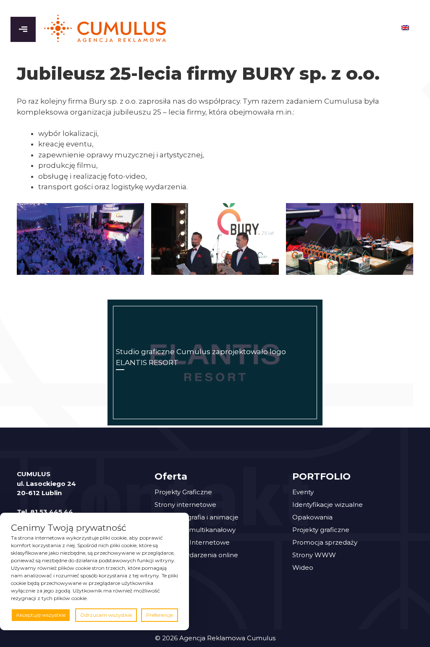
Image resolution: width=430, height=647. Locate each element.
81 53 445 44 (51, 512)
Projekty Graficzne (183, 492)
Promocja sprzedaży (324, 542)
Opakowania (312, 517)
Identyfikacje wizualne (327, 505)
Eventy (303, 492)
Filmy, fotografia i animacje (197, 517)
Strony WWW (314, 555)
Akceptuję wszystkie (41, 615)
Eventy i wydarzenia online (196, 555)
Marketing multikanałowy (195, 530)
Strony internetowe (185, 505)
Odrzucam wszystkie (106, 615)
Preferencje (159, 615)
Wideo (302, 567)
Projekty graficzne (320, 530)
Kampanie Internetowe (192, 542)
